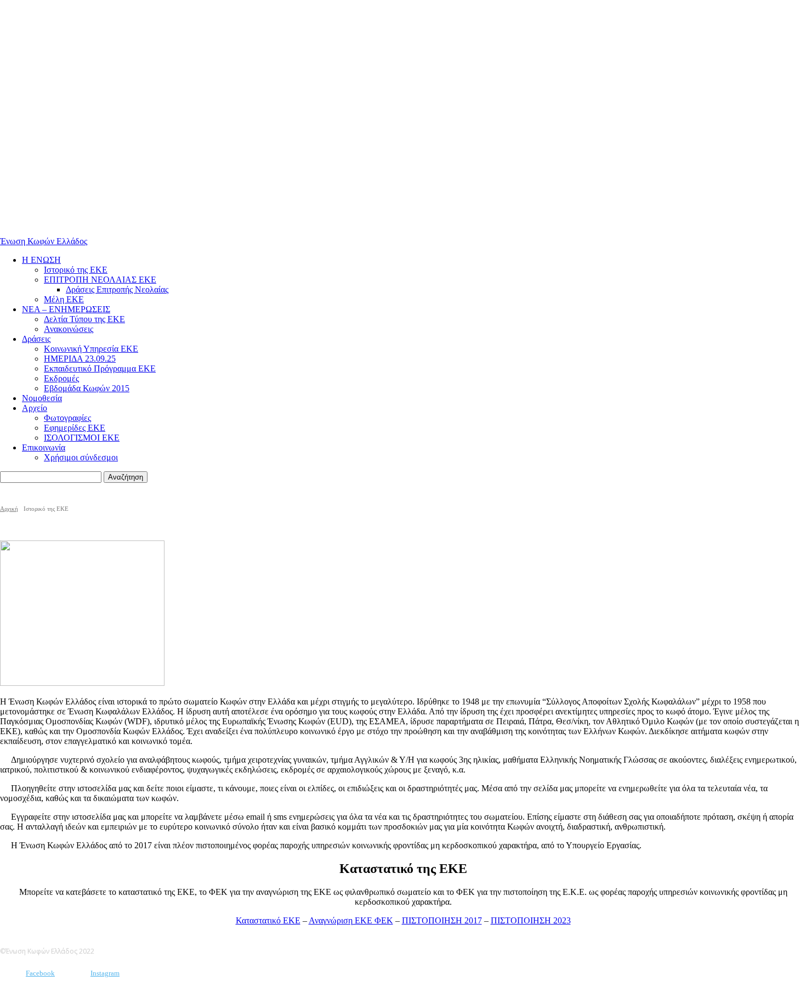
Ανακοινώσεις (68, 329)
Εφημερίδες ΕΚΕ (74, 427)
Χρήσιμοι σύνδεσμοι (81, 457)
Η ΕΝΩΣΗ (41, 259)
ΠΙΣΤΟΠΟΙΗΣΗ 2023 (531, 920)
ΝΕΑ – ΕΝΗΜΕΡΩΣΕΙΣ (66, 309)
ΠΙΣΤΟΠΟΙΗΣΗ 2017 (442, 920)
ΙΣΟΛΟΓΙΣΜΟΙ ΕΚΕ (82, 437)
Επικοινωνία (43, 447)
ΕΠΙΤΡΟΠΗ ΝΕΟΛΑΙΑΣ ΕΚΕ (100, 279)
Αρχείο (34, 408)
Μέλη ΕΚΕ (64, 299)
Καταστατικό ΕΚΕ (268, 920)
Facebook (40, 973)
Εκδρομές (61, 378)
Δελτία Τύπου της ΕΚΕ (84, 319)
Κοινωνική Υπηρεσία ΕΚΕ (91, 348)
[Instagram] (74, 973)
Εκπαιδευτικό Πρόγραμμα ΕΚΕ (100, 368)
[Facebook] (9, 973)
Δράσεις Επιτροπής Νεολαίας (117, 289)
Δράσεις (36, 338)
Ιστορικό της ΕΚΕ (75, 269)
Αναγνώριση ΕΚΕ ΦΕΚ (351, 920)
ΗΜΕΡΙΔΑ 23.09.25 (80, 358)
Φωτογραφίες (67, 417)
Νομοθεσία (42, 398)
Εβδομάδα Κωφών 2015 (86, 388)
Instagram (105, 973)
